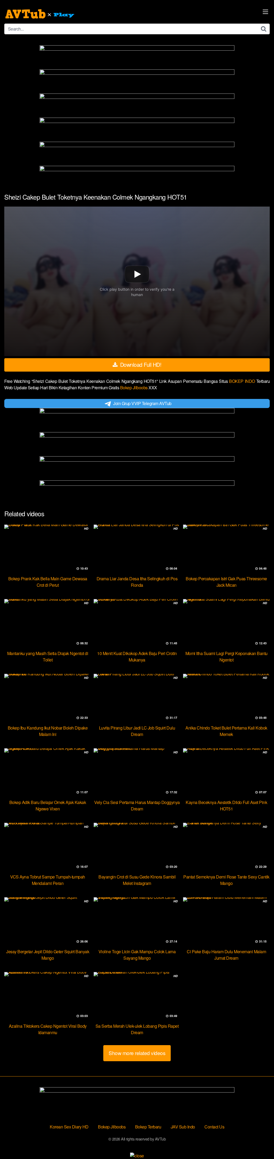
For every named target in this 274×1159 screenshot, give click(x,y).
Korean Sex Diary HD (69, 1127)
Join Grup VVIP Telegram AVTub (142, 403)
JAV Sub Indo (183, 1127)
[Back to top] (259, 1141)
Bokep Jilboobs (134, 387)
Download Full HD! (140, 364)
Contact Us (214, 1127)
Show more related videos (137, 1052)
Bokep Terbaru (148, 1127)
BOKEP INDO (242, 381)
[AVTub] (40, 14)
